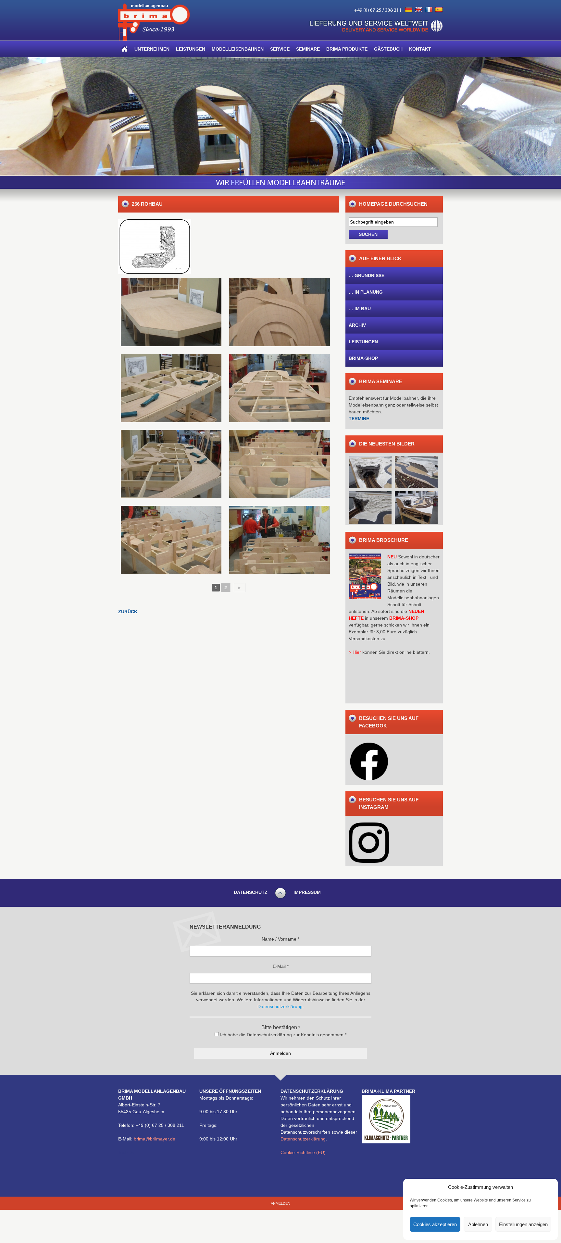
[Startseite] (124, 49)
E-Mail (281, 966)
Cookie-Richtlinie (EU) (303, 1152)
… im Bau (360, 308)
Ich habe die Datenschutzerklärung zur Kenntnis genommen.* (282, 1034)
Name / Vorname (280, 939)
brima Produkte (347, 49)
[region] (280, 116)
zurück (127, 611)
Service (280, 49)
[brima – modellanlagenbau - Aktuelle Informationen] (154, 39)
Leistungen (190, 49)
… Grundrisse (366, 275)
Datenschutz (251, 892)
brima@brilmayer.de (154, 1138)
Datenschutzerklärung (303, 1138)
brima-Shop (363, 358)
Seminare (308, 49)
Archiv (357, 325)
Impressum (307, 892)
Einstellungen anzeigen (523, 1224)
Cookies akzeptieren (435, 1224)
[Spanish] (439, 9)
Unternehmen (151, 49)
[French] (429, 9)
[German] (409, 9)
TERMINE (359, 418)
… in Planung (366, 292)
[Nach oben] (280, 897)
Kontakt (420, 49)
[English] (419, 9)
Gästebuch (388, 49)
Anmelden (280, 1203)
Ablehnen (478, 1224)
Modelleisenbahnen (238, 49)
